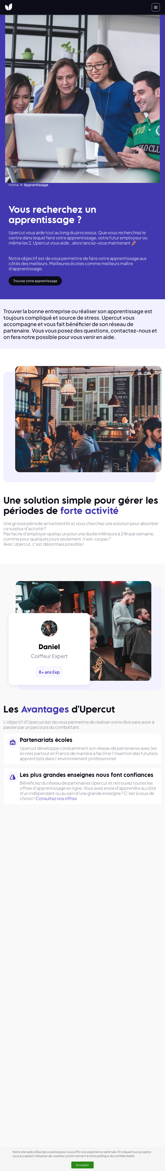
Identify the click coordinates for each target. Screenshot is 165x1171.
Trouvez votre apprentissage (35, 281)
